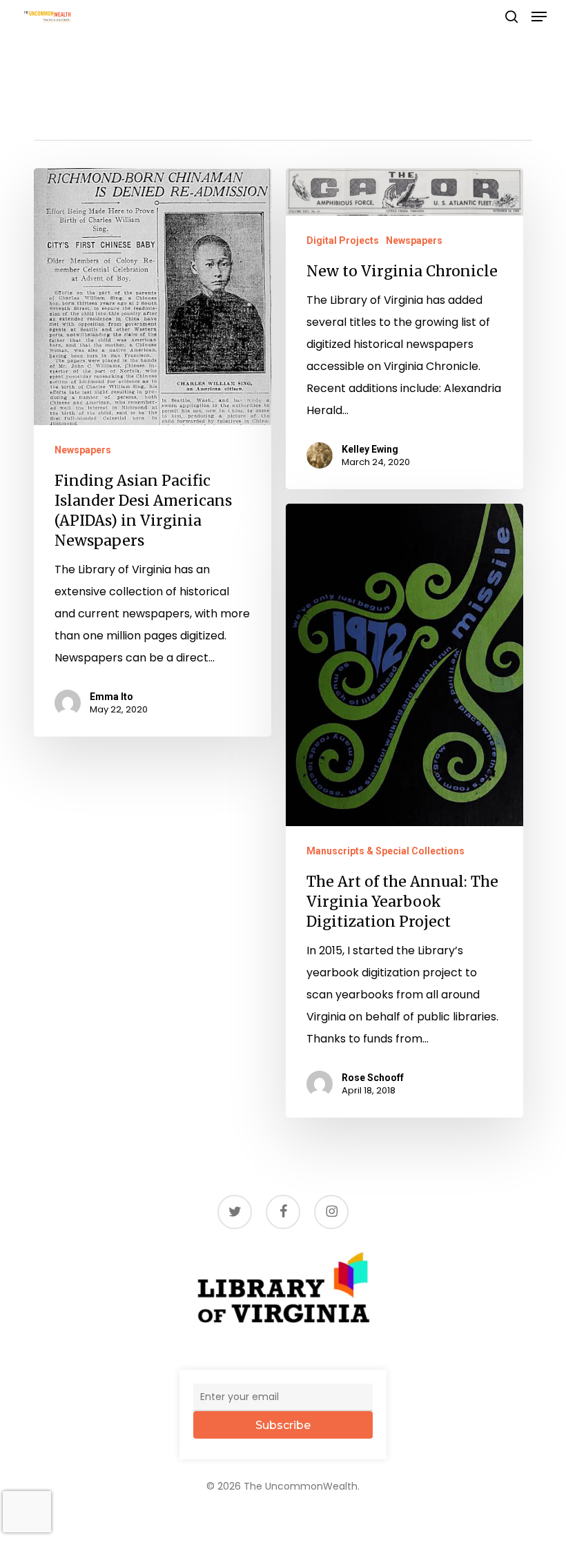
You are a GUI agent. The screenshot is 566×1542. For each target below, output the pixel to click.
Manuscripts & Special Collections (385, 850)
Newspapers (83, 449)
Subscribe (283, 1425)
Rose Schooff (373, 1077)
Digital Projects (342, 240)
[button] (539, 16)
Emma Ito (111, 696)
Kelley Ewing (370, 449)
